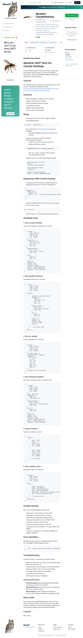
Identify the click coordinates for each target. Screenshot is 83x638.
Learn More (10, 80)
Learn (39, 627)
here (43, 7)
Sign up (77, 2)
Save (61, 42)
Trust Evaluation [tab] (34, 42)
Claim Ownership (72, 39)
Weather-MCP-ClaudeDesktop (41, 21)
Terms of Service (57, 627)
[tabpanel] (42, 331)
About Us (40, 629)
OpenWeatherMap (44, 129)
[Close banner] (81, 7)
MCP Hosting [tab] (52, 42)
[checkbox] (58, 42)
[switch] (76, 56)
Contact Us (41, 631)
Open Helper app (72, 15)
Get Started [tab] (44, 42)
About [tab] (26, 42)
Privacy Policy (56, 629)
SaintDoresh (56, 21)
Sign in (71, 2)
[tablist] (40, 42)
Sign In (70, 627)
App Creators (71, 629)
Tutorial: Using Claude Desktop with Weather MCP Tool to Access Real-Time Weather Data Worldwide (41, 89)
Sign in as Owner (59, 2)
